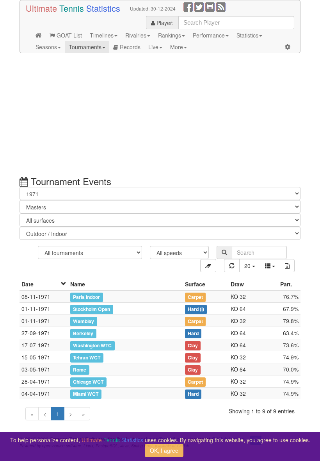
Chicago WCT (88, 381)
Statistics (247, 35)
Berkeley (83, 333)
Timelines (102, 35)
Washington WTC (92, 345)
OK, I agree (164, 450)
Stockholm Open (91, 309)
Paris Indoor (86, 296)
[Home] (39, 35)
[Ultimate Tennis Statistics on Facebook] (188, 6)
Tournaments (85, 47)
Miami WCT (85, 393)
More (176, 47)
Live (153, 47)
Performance (209, 35)
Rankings (169, 35)
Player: (164, 23)
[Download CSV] (287, 265)
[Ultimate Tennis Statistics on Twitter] (199, 6)
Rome (79, 369)
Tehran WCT (86, 357)
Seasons (46, 47)
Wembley (83, 321)
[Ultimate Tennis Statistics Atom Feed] (221, 6)
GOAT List (68, 35)
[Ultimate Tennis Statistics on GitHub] (210, 6)
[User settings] (287, 47)
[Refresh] (232, 265)
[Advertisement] (160, 115)
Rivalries (135, 35)
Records (129, 47)
